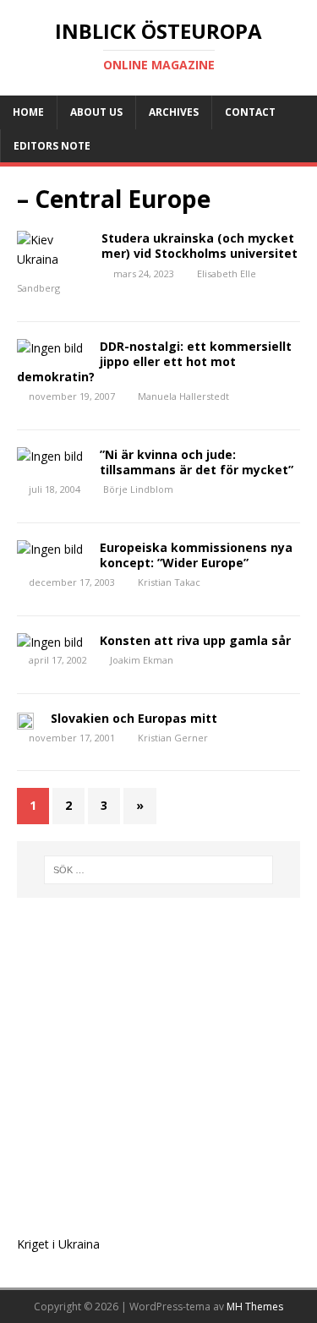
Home (28, 112)
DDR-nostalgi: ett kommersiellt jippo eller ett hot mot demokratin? (154, 361)
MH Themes (255, 1306)
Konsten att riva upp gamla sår (195, 640)
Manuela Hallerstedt (183, 396)
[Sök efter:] (159, 870)
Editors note (52, 146)
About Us (96, 112)
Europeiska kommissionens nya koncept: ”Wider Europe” (196, 555)
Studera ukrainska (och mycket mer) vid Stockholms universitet (199, 245)
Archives (174, 112)
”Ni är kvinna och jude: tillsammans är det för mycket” (196, 462)
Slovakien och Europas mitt (134, 718)
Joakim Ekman (141, 659)
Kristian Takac (169, 582)
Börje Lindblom (138, 489)
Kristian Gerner (173, 737)
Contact (250, 112)
